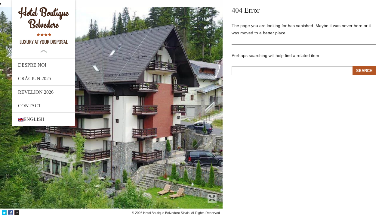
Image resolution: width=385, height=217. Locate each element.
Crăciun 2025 (34, 78)
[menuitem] (43, 119)
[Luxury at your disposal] (43, 25)
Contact (29, 105)
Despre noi (32, 65)
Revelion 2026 (36, 92)
